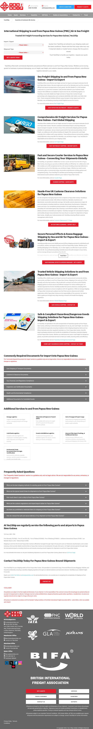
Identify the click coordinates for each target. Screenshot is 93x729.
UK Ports (45, 15)
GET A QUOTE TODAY (13, 57)
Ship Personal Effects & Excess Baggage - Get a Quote (63, 262)
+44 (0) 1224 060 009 (11, 648)
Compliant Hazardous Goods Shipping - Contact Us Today (63, 344)
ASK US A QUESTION (65, 7)
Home (10, 15)
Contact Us (76, 15)
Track (86, 15)
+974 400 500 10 (10, 656)
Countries (34, 15)
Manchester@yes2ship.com (13, 638)
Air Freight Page (58, 142)
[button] (46, 368)
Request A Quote (82, 7)
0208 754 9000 (15, 575)
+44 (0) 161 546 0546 (11, 640)
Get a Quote (41, 691)
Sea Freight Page (59, 103)
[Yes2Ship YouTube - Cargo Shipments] (13, 666)
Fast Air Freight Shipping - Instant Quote (63, 146)
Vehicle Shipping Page (60, 300)
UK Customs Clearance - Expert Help (63, 224)
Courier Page (58, 178)
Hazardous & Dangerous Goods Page (64, 340)
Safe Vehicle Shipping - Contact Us (63, 305)
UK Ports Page (71, 552)
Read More (63, 255)
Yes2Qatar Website (10, 658)
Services (23, 15)
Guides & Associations (60, 15)
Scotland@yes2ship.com (12, 646)
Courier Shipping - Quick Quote (63, 182)
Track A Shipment (41, 696)
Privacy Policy (8, 721)
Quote (16, 15)
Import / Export (9, 41)
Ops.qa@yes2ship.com (11, 654)
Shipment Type (9, 49)
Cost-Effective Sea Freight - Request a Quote (63, 107)
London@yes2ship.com (12, 622)
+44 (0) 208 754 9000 (11, 624)
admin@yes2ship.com (27, 575)
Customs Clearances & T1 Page (63, 220)
